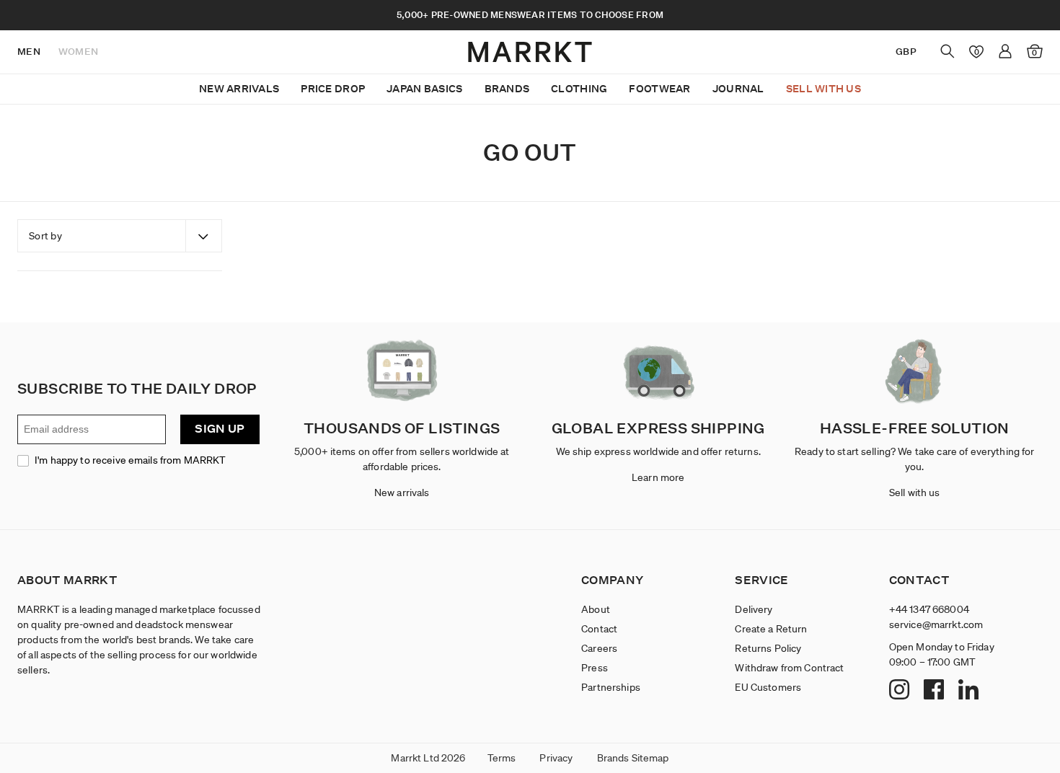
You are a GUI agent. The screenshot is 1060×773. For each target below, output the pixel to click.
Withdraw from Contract (789, 667)
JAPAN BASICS (424, 88)
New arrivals (402, 492)
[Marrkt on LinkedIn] (970, 691)
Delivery (753, 609)
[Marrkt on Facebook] (936, 691)
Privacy (556, 757)
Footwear (659, 88)
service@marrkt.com (936, 624)
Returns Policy (768, 648)
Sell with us (914, 492)
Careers (599, 648)
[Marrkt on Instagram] (901, 691)
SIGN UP (219, 429)
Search (947, 51)
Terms (501, 757)
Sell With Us (823, 88)
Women (78, 51)
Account (1005, 51)
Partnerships (610, 687)
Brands (507, 88)
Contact (599, 628)
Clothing (579, 88)
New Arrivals (239, 88)
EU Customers (768, 687)
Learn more (658, 477)
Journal (738, 88)
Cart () (1034, 52)
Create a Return (771, 628)
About (595, 609)
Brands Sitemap (633, 757)
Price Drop (333, 88)
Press (594, 667)
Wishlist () (974, 51)
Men (28, 51)
